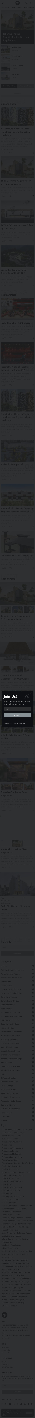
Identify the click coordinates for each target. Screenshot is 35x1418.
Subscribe (17, 715)
